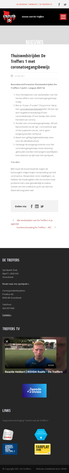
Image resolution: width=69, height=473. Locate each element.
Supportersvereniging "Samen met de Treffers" (25, 420)
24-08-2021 (19, 76)
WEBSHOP (33, 4)
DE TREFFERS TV (45, 4)
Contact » (6, 315)
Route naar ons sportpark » (15, 283)
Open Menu (63, 17)
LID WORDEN (21, 4)
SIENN (64, 468)
